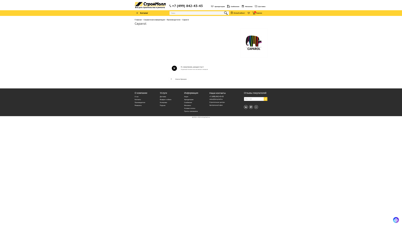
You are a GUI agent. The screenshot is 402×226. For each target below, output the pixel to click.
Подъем (162, 105)
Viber (256, 107)
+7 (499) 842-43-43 (187, 6)
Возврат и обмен (165, 99)
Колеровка (163, 102)
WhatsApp (251, 107)
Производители (140, 102)
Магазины (187, 105)
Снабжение (188, 102)
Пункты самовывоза (191, 111)
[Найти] (226, 13)
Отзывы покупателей (255, 93)
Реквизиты (138, 105)
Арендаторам (188, 99)
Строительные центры (217, 102)
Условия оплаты (189, 108)
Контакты (138, 99)
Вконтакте (246, 107)
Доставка (163, 96)
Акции (186, 96)
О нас (137, 96)
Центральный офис (216, 105)
